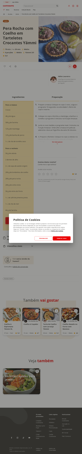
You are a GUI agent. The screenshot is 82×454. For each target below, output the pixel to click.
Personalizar (43, 238)
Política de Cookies (57, 231)
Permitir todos (61, 238)
